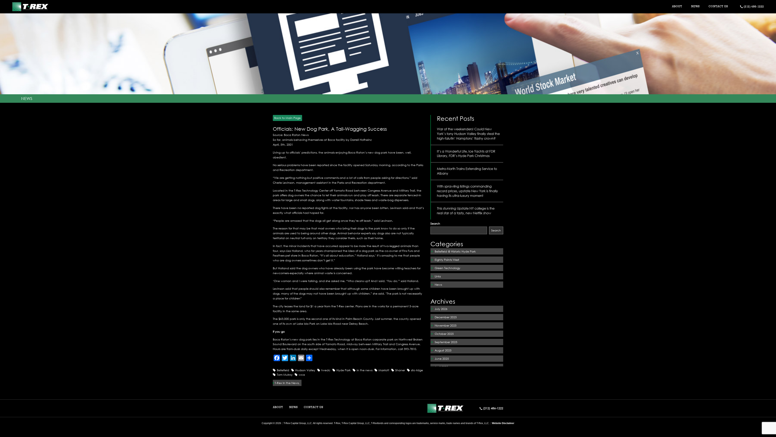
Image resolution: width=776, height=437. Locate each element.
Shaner (400, 370)
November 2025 (446, 325)
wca (302, 375)
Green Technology (447, 268)
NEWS (695, 6)
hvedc (325, 370)
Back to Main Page (287, 118)
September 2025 (446, 342)
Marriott (384, 370)
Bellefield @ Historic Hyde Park (455, 251)
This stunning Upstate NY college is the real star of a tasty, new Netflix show (465, 210)
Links (438, 276)
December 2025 (446, 317)
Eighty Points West (447, 260)
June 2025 (442, 359)
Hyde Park (343, 370)
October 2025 (444, 334)
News (438, 284)
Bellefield (283, 370)
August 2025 (443, 350)
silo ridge (417, 370)
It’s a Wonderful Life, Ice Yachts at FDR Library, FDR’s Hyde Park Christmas (466, 153)
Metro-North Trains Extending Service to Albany (467, 171)
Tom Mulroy (285, 375)
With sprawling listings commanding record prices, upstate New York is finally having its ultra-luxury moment (467, 191)
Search (435, 223)
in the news (364, 370)
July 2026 (441, 309)
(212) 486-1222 (753, 6)
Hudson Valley (305, 370)
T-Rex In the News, (287, 383)
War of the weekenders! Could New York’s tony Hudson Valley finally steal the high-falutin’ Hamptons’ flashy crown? (468, 133)
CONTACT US (718, 6)
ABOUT (278, 407)
